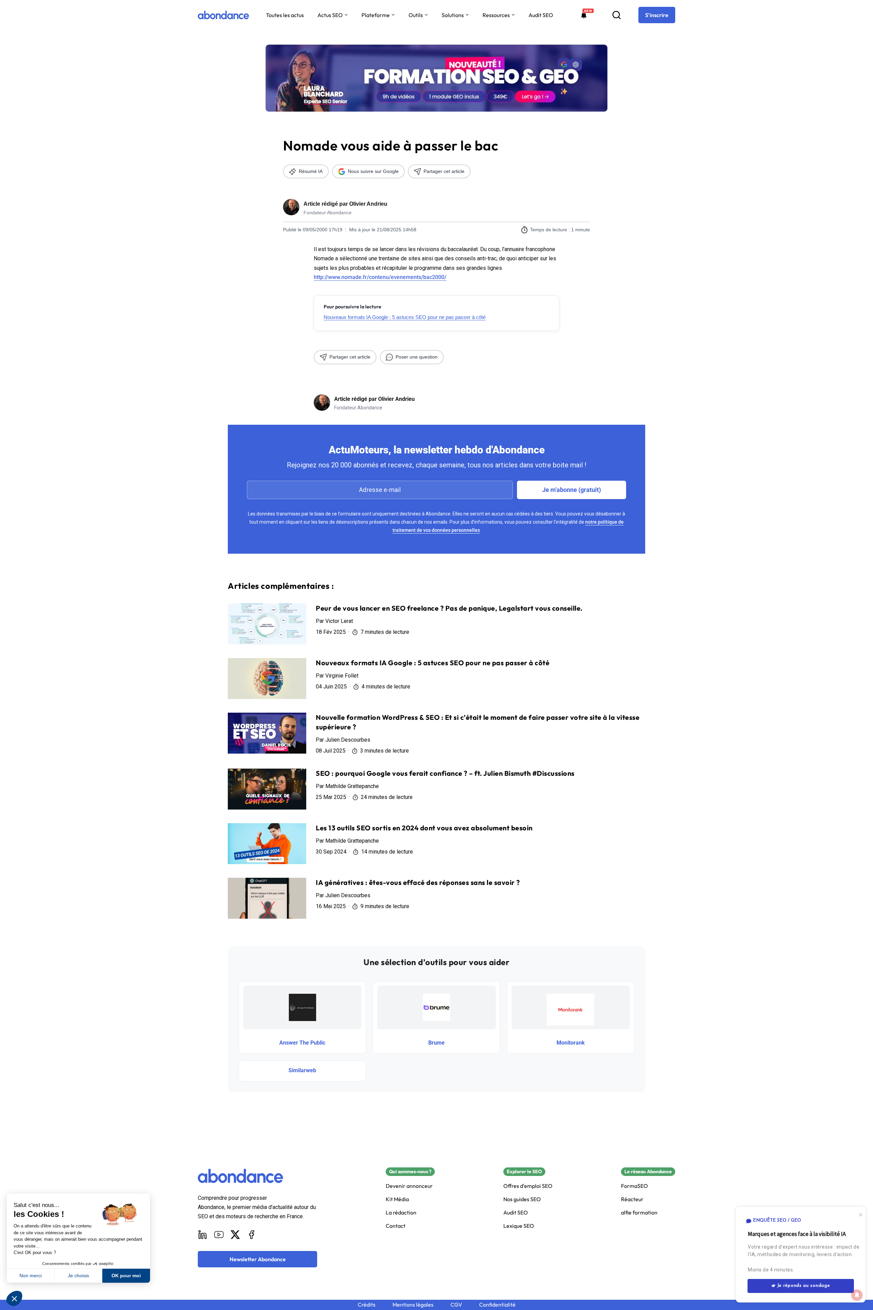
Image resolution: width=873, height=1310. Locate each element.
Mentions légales (413, 1304)
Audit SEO (541, 15)
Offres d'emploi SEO (527, 1186)
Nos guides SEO (522, 1199)
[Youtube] (219, 1234)
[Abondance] (223, 15)
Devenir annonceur (409, 1186)
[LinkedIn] (202, 1234)
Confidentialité (497, 1304)
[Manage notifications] (857, 1295)
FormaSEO (634, 1186)
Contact (395, 1226)
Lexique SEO (518, 1226)
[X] (235, 1234)
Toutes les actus (285, 15)
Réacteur (632, 1199)
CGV (456, 1304)
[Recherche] (616, 15)
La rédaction (401, 1212)
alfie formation (639, 1212)
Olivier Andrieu (368, 204)
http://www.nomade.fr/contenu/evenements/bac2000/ (380, 277)
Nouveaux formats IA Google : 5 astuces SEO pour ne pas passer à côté (405, 317)
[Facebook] (251, 1234)
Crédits (366, 1304)
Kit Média (397, 1199)
